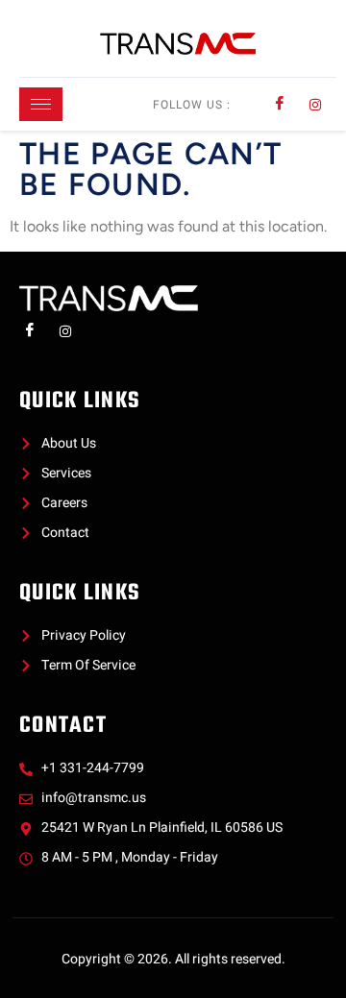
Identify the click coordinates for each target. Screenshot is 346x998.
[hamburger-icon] (40, 104)
